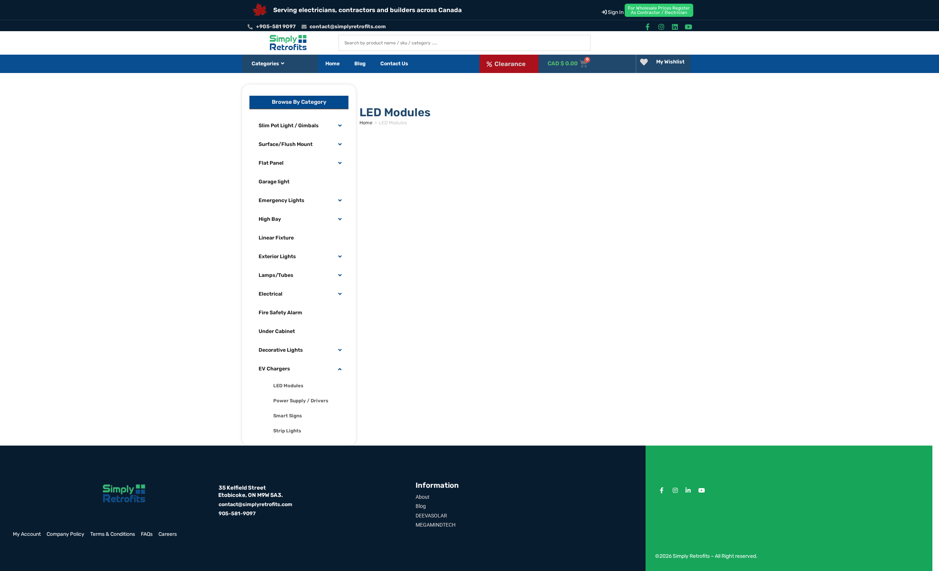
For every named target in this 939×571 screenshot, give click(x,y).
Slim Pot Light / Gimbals (289, 125)
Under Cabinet (277, 331)
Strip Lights (287, 430)
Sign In (615, 12)
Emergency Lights (281, 200)
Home (332, 64)
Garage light (274, 182)
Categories (265, 64)
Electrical (270, 294)
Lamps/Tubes (276, 275)
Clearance (510, 63)
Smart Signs (287, 415)
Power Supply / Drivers (300, 400)
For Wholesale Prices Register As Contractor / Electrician (659, 10)
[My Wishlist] (644, 62)
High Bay (270, 219)
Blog (360, 64)
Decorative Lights (281, 350)
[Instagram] (661, 26)
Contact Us (394, 64)
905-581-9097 (237, 513)
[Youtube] (688, 26)
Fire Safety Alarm (280, 313)
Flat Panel (271, 163)
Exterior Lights (277, 256)
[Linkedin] (675, 26)
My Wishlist (670, 62)
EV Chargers (274, 369)
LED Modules (288, 385)
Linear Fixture (276, 238)
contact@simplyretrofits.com (255, 504)
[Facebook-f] (647, 26)
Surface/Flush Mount (286, 144)
